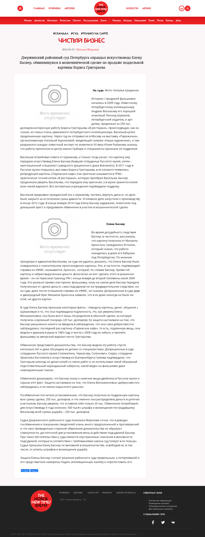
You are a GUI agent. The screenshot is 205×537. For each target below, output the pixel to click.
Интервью (52, 20)
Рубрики (54, 8)
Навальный (140, 20)
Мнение (28, 20)
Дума (178, 20)
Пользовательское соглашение (163, 506)
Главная (38, 8)
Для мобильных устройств (161, 508)
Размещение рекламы (159, 503)
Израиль (127, 20)
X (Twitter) (25, 471)
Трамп (151, 20)
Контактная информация (160, 500)
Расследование (91, 20)
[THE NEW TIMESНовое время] (101, 8)
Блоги (103, 20)
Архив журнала (126, 492)
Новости (132, 8)
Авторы (70, 8)
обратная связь (152, 492)
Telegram (34, 471)
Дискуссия (39, 20)
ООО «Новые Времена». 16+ (73, 499)
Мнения (107, 492)
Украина (116, 20)
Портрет (77, 20)
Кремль (169, 20)
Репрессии (65, 20)
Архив (146, 8)
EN (181, 8)
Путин (160, 20)
